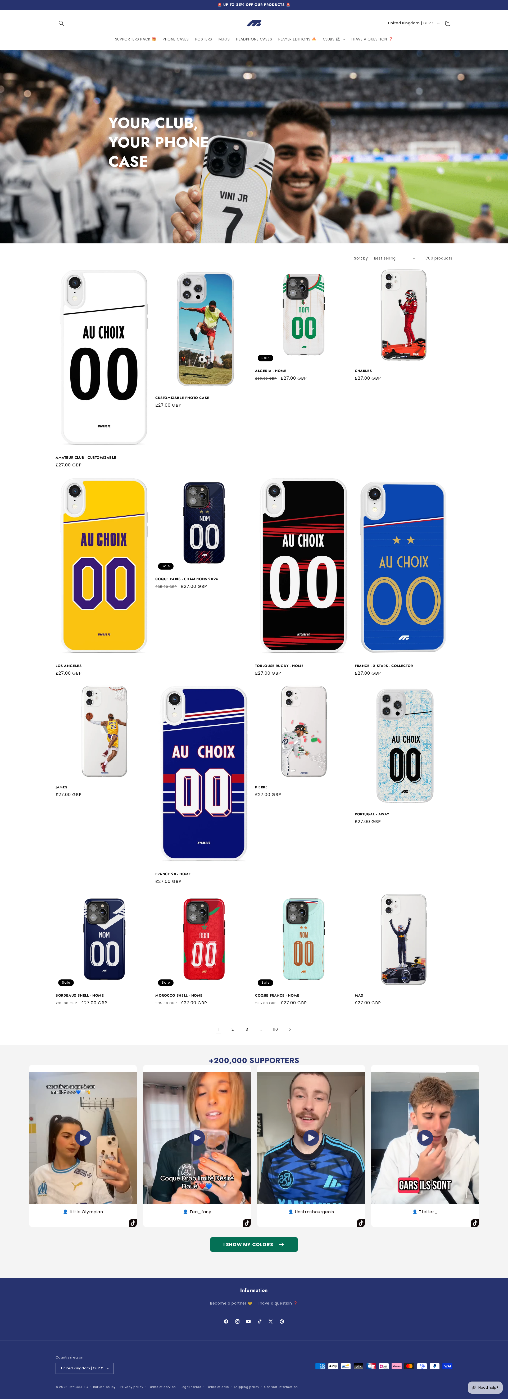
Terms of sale (217, 1387)
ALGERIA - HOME (270, 371)
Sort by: (361, 258)
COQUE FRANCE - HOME (277, 995)
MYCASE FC (79, 1387)
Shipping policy (246, 1387)
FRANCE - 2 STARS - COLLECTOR (384, 666)
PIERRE (261, 787)
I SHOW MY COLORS (248, 1244)
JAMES (61, 787)
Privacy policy (131, 1387)
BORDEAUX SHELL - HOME (80, 995)
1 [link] (218, 1029)
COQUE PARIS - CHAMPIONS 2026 (187, 579)
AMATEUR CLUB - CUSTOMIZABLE (86, 458)
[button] (61, 23)
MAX (359, 995)
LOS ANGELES (69, 666)
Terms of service (162, 1387)
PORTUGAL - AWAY (372, 814)
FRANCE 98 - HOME (173, 874)
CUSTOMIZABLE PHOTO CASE (182, 398)
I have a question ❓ (278, 1303)
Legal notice (191, 1387)
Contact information (281, 1387)
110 (275, 1029)
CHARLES (363, 371)
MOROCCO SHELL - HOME (179, 995)
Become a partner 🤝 (231, 1303)
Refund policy (104, 1387)
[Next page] (290, 1029)
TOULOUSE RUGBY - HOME (279, 666)
